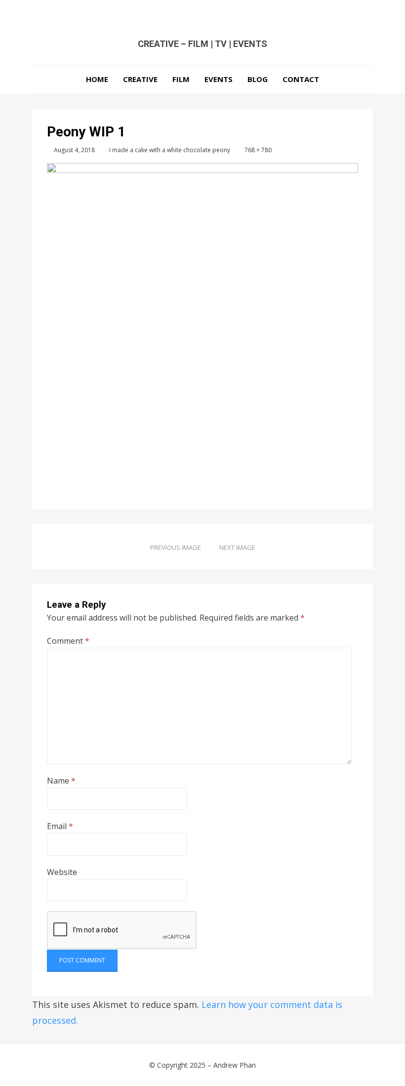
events (218, 79)
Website (62, 872)
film (181, 79)
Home (97, 79)
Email (60, 826)
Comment (68, 640)
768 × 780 (258, 150)
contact (301, 79)
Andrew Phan (234, 1065)
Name (61, 780)
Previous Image (175, 547)
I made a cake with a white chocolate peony (169, 150)
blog (257, 79)
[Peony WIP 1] (202, 320)
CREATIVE (140, 79)
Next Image (237, 547)
